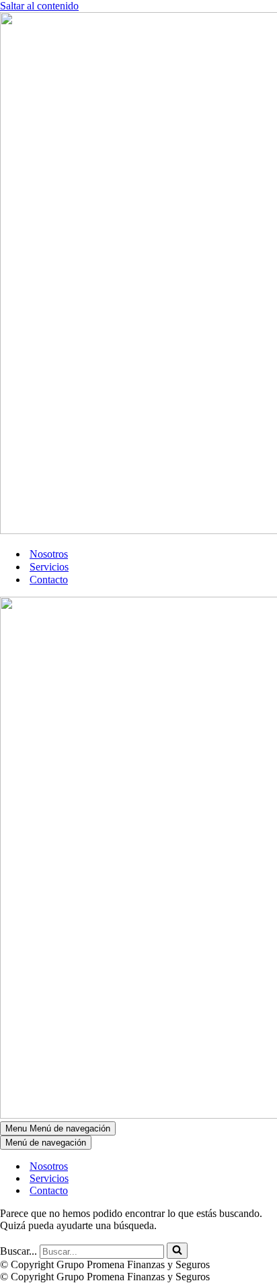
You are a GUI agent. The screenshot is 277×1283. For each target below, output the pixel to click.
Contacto (49, 579)
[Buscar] (177, 1251)
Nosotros (49, 554)
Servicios (49, 566)
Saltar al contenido (39, 5)
